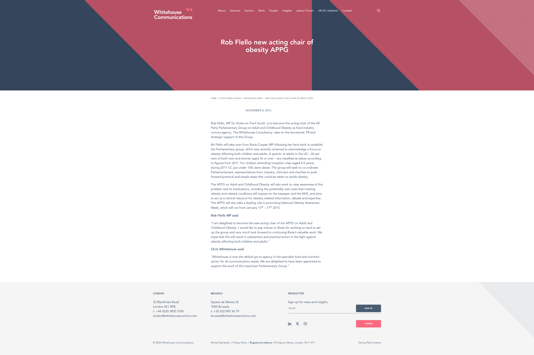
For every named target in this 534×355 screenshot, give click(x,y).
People (273, 10)
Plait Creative (374, 343)
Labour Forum (305, 10)
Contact (347, 10)
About (222, 10)
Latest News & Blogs (230, 98)
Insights (287, 10)
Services (235, 10)
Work (261, 10)
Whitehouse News (253, 98)
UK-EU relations (328, 10)
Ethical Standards (220, 343)
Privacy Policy (240, 343)
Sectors (249, 10)
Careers (369, 324)
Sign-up (368, 308)
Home (214, 98)
